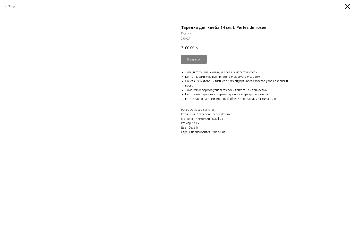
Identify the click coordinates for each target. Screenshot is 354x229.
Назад (11, 6)
